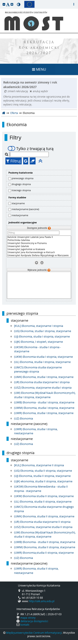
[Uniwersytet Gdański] (39, 246)
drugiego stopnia (21, 184)
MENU (40, 69)
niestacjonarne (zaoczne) (25, 209)
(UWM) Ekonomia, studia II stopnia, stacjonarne (44, 547)
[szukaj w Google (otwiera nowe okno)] (25, 160)
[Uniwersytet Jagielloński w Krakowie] (39, 249)
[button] (4, 4)
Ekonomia (16, 124)
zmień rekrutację (18, 91)
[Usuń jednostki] (36, 262)
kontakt (24, 624)
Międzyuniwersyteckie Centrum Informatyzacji (34, 632)
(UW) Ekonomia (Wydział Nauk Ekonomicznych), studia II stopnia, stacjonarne (45, 534)
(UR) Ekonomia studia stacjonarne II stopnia (42, 522)
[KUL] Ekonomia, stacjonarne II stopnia (39, 465)
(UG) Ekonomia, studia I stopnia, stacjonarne (42, 331)
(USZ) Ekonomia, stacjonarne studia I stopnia (43, 387)
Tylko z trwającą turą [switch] (35, 148)
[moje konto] (73, 4)
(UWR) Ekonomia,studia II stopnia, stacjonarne (44, 553)
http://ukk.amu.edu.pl (41, 601)
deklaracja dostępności (34, 621)
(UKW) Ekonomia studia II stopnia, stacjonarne (44, 496)
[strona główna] (3, 113)
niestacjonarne (20, 215)
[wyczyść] (33, 160)
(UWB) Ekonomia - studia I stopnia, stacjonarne (44, 402)
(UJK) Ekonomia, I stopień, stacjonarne (38, 342)
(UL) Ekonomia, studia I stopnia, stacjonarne (42, 362)
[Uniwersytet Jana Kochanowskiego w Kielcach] (39, 252)
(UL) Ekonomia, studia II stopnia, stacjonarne (43, 501)
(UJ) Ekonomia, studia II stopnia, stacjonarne (42, 476)
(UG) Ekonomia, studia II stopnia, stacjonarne (43, 471)
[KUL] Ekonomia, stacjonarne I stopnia (38, 326)
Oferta (14, 113)
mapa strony (28, 617)
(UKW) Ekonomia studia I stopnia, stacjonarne (43, 357)
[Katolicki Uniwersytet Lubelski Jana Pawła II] (39, 237)
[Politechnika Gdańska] (39, 240)
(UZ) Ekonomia (23, 418)
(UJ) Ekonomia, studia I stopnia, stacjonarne (42, 336)
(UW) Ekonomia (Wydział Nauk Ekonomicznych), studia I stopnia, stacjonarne (45, 395)
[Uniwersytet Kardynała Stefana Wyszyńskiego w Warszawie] (39, 255)
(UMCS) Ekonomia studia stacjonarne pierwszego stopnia (38, 369)
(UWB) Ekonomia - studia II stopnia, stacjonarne (44, 542)
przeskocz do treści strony (1, 1)
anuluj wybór (40, 91)
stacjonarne (18, 203)
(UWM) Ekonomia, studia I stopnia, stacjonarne (44, 408)
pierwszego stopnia (22, 178)
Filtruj (15, 161)
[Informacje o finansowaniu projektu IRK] (29, 4)
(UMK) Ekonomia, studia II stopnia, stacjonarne (44, 516)
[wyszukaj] (7, 154)
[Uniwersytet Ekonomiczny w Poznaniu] (39, 243)
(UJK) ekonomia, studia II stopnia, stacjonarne (43, 481)
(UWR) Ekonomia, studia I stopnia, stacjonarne (43, 413)
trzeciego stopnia (21, 190)
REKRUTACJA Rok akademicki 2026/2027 (39, 48)
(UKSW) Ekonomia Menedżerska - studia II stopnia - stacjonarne (41, 489)
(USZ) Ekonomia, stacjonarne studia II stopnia (43, 527)
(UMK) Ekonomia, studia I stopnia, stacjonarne (43, 377)
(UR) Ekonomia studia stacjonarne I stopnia (42, 382)
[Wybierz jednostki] (41, 262)
